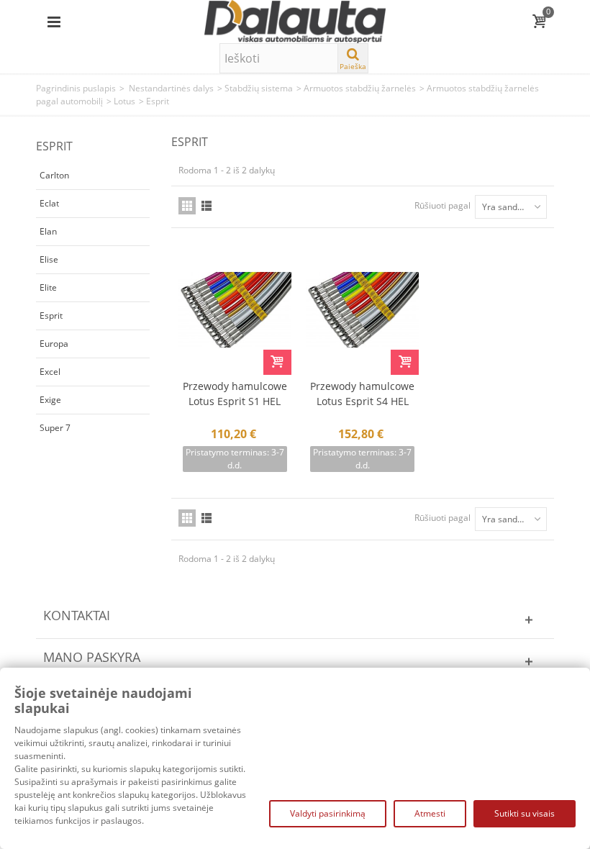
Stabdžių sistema (258, 88)
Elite (48, 287)
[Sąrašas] (206, 205)
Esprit (51, 315)
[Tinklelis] (187, 205)
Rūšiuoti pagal (442, 205)
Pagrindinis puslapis (76, 88)
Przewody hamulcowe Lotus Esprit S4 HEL (362, 393)
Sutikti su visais (524, 813)
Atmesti (429, 813)
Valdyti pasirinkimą (328, 813)
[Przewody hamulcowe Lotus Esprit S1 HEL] (234, 309)
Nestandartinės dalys (171, 88)
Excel (50, 372)
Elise (49, 259)
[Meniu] (54, 21)
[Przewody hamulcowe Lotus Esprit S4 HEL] (362, 309)
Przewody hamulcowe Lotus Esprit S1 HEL (235, 393)
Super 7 (55, 428)
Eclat (49, 203)
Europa (54, 343)
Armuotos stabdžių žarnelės (360, 88)
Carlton (54, 175)
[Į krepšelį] (277, 362)
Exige (50, 400)
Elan (48, 231)
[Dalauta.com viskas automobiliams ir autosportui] (295, 20)
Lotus (124, 101)
